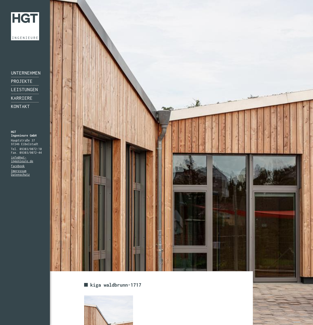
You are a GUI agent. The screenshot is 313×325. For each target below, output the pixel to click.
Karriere (22, 98)
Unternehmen (25, 73)
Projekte (22, 81)
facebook (18, 166)
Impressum (18, 171)
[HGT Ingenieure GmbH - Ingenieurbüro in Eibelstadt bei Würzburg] (25, 26)
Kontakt (20, 106)
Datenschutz (20, 174)
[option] (156, 162)
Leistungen (24, 89)
